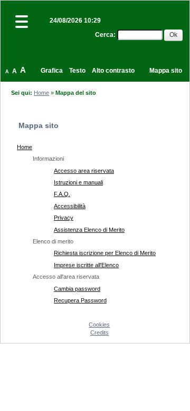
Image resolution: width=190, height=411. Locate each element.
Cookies (99, 324)
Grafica (52, 70)
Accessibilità (70, 206)
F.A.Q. (62, 194)
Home (41, 93)
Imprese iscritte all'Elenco (86, 265)
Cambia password (77, 289)
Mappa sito (165, 70)
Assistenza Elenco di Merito (89, 230)
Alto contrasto (113, 70)
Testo (77, 70)
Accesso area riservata (84, 171)
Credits (99, 332)
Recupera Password (80, 300)
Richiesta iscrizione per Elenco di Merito (105, 253)
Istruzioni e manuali (78, 182)
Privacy (63, 217)
